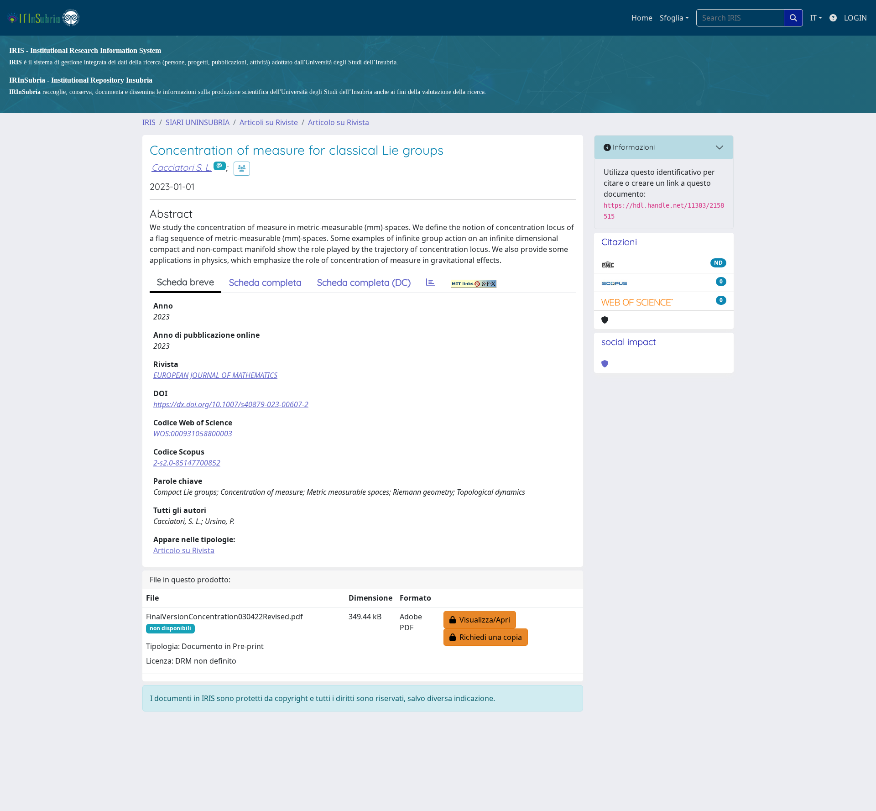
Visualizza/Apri (483, 620)
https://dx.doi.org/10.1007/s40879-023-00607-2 (230, 404)
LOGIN (855, 18)
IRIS (149, 122)
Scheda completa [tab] (265, 282)
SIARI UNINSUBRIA (197, 122)
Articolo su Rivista (338, 122)
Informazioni (633, 147)
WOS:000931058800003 (192, 434)
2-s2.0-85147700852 (186, 463)
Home (641, 18)
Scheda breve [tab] (185, 282)
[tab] (430, 282)
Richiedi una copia (489, 637)
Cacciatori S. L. (181, 167)
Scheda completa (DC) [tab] (364, 282)
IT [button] (813, 18)
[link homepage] (47, 18)
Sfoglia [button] (671, 18)
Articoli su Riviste (269, 122)
